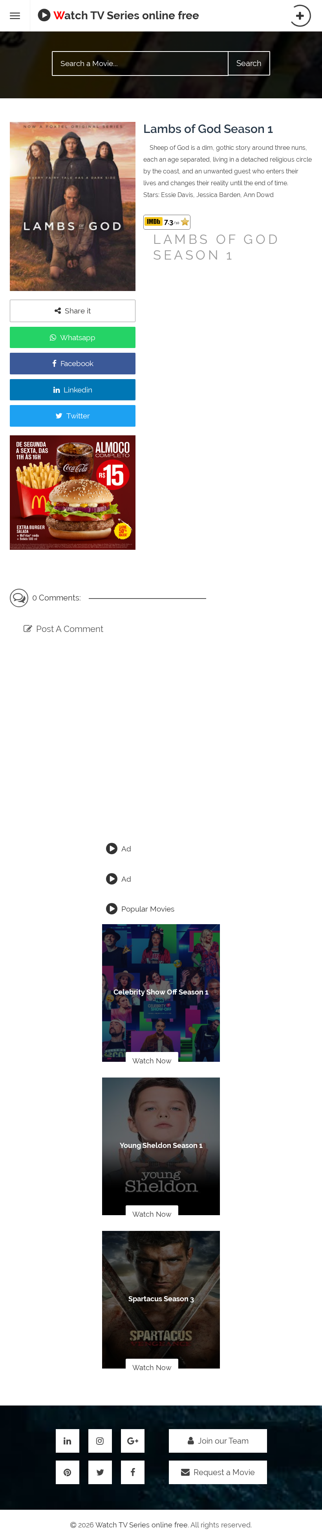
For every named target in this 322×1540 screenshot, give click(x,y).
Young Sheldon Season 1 (161, 1145)
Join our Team (223, 1441)
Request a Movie (224, 1472)
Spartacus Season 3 (161, 1299)
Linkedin (78, 389)
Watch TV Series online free (126, 15)
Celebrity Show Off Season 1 (161, 992)
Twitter (78, 415)
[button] (15, 15)
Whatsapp (77, 337)
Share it (78, 310)
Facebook (76, 363)
